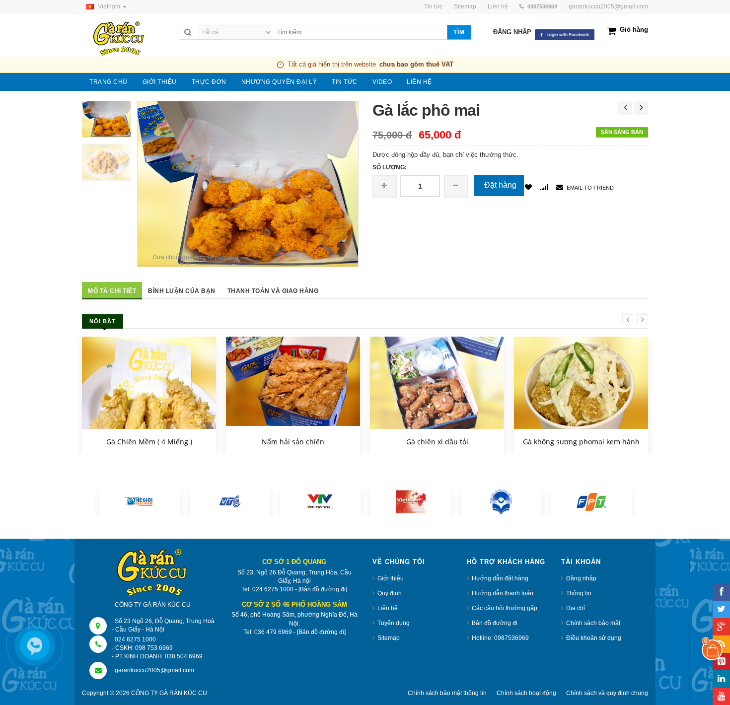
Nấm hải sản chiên (293, 441)
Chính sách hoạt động (526, 693)
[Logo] (153, 573)
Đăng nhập (581, 578)
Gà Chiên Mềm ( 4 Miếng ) (149, 441)
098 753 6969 (154, 647)
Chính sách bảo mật (593, 623)
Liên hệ (387, 608)
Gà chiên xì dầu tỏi (437, 441)
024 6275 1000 (135, 639)
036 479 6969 (273, 632)
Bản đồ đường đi (494, 623)
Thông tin (578, 593)
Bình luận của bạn (182, 290)
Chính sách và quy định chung (607, 693)
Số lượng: (389, 167)
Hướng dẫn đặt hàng (500, 578)
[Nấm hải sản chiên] (293, 381)
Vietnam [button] (110, 6)
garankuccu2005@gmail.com (608, 6)
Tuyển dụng (393, 623)
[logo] (128, 39)
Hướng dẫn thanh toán (502, 593)
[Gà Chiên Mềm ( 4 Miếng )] (149, 426)
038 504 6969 (184, 656)
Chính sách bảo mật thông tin (447, 693)
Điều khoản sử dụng (593, 637)
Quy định (389, 593)
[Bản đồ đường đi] (322, 589)
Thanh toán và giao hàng (273, 290)
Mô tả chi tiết (112, 290)
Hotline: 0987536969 (500, 637)
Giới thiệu (390, 578)
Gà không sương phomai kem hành (581, 441)
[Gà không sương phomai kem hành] (581, 389)
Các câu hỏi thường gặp (504, 608)
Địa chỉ (575, 608)
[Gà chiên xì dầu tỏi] (437, 387)
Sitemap (388, 637)
